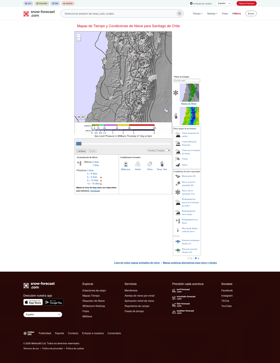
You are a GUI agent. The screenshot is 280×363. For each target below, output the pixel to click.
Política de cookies (75, 348)
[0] (194, 175)
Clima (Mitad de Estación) (189, 143)
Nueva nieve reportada (187, 192)
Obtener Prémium (246, 3)
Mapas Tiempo (91, 295)
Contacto (73, 333)
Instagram (227, 295)
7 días (96, 165)
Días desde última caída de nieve (190, 230)
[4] (190, 252)
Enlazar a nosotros (93, 333)
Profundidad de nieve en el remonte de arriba (190, 202)
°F (198, 258)
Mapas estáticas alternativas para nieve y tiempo (190, 262)
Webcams (125, 169)
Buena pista (187, 175)
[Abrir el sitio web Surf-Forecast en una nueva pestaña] (28, 3)
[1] (190, 243)
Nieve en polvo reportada (188, 183)
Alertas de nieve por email (140, 295)
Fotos (225, 13)
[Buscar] (179, 13)
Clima (149, 169)
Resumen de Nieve (93, 301)
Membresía (131, 290)
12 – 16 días (93, 183)
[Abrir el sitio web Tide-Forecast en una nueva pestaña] (55, 3)
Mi (236, 13)
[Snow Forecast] (38, 13)
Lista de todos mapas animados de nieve (137, 262)
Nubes (184, 164)
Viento (138, 169)
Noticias (211, 13)
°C (191, 258)
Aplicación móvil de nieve (139, 301)
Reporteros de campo (137, 306)
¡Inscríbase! (95, 191)
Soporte (59, 333)
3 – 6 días (92, 173)
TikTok (225, 301)
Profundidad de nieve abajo (188, 212)
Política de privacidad (52, 348)
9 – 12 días (92, 180)
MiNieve (87, 316)
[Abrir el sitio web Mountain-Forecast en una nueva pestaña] (42, 3)
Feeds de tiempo (134, 311)
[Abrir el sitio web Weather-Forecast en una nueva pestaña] (68, 3)
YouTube (226, 306)
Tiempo (197, 13)
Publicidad (45, 333)
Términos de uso (31, 348)
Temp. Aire (162, 169)
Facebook (227, 290)
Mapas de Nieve (188, 103)
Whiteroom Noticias (93, 306)
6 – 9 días (92, 177)
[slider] (78, 143)
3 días (96, 161)
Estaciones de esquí (94, 290)
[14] (192, 193)
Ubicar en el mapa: (181, 76)
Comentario (114, 333)
